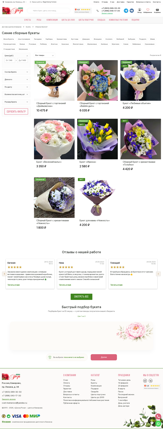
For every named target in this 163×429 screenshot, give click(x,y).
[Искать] (30, 10)
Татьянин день (124, 380)
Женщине (98, 39)
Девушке (86, 39)
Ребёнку (43, 44)
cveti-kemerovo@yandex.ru (14, 403)
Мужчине (115, 44)
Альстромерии (24, 39)
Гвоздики (38, 39)
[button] (158, 273)
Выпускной (122, 397)
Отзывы (105, 2)
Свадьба (101, 20)
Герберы (49, 39)
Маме (152, 39)
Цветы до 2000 (68, 20)
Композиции (52, 20)
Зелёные (104, 44)
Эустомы (74, 39)
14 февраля (123, 383)
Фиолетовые (78, 44)
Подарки (135, 20)
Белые (22, 44)
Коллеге (109, 39)
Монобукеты (8, 39)
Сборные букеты (40, 27)
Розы (39, 20)
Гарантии (130, 2)
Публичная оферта (71, 403)
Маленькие (23, 49)
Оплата (96, 2)
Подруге (142, 39)
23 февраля (123, 386)
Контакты (157, 2)
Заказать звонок (107, 13)
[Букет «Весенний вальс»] (54, 139)
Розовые (32, 44)
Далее (104, 357)
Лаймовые (136, 44)
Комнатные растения (118, 20)
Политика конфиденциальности (77, 400)
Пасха (120, 392)
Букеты (27, 20)
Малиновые (92, 44)
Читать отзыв (14, 285)
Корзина (157, 9)
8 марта (121, 389)
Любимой (120, 39)
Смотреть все (81, 296)
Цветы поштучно (86, 20)
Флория (6, 421)
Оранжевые (149, 44)
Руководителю (9, 44)
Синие (125, 44)
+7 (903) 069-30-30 (111, 8)
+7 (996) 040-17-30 (111, 11)
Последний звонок (126, 394)
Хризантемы (62, 39)
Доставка (120, 2)
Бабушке (131, 39)
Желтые (54, 44)
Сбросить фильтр (16, 111)
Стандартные (9, 49)
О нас (112, 2)
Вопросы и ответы (143, 2)
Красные (65, 44)
